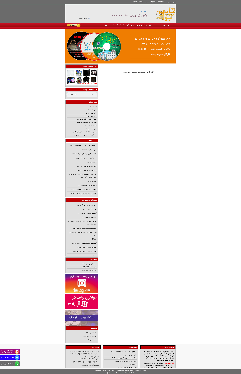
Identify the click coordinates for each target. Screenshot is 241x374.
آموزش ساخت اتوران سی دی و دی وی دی (84, 243)
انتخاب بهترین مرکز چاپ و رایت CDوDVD (84, 154)
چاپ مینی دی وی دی (90, 116)
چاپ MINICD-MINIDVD (89, 267)
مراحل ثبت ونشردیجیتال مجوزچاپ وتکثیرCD (83, 189)
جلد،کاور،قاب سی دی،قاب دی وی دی (85, 135)
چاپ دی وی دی (91, 110)
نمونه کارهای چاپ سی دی (88, 270)
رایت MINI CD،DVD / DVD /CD (86, 122)
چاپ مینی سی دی (91, 113)
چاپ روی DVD (92, 181)
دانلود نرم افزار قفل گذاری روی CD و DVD (83, 194)
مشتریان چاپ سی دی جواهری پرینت (85, 158)
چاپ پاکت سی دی (91, 129)
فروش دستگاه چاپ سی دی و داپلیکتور (85, 132)
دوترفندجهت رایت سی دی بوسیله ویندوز (84, 228)
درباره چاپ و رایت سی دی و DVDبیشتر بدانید (82, 145)
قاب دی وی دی (91, 162)
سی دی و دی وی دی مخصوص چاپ (85, 205)
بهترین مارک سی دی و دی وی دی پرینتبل (84, 251)
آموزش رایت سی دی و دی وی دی (86, 247)
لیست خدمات (93, 102)
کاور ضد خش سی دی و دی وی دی (86, 170)
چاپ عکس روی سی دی (89, 217)
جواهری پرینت (143, 11)
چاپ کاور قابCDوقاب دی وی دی (86, 119)
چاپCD (94, 239)
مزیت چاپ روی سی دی (89, 209)
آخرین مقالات (133, 347)
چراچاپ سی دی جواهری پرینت (87, 185)
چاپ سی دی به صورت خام (88, 150)
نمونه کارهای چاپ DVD (89, 264)
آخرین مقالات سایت (91, 141)
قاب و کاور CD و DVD (168, 347)
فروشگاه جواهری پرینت (90, 66)
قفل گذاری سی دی (90, 125)
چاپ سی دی (92, 106)
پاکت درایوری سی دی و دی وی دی (86, 166)
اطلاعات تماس (95, 347)
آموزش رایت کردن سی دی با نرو (87, 213)
